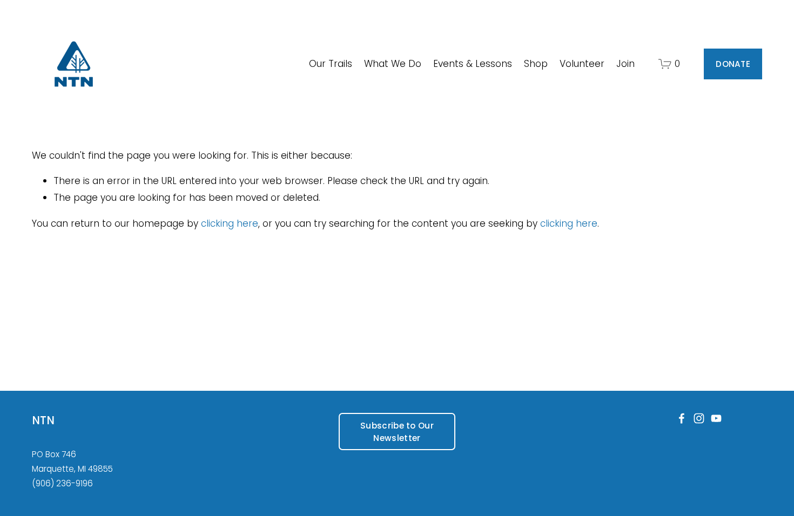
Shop (536, 63)
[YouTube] (716, 418)
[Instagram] (699, 418)
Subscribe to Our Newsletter (397, 432)
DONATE (733, 64)
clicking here (229, 223)
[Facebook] (681, 418)
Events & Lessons (472, 63)
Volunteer (582, 63)
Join (625, 63)
